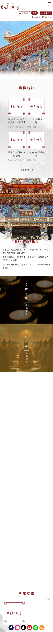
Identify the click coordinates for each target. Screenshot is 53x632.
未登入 (46, 13)
